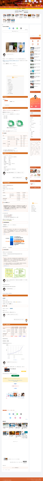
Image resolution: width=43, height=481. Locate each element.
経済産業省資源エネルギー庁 (6, 210)
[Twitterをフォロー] (10, 418)
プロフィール (35, 120)
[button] (21, 28)
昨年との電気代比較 (10, 93)
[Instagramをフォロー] (15, 418)
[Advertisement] (15, 37)
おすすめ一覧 (36, 127)
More (38, 97)
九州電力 (16, 148)
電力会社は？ (9, 79)
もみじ (35, 94)
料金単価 (10, 82)
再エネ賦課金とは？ (11, 86)
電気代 (13, 410)
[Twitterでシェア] (9, 28)
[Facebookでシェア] (13, 28)
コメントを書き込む (15, 467)
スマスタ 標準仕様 (36, 123)
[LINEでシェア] (17, 28)
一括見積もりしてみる (15, 375)
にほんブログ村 (15, 381)
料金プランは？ (33, 206)
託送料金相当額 (10, 89)
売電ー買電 (10, 92)
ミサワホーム (8, 410)
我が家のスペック (10, 83)
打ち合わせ (36, 124)
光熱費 (4, 410)
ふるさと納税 (36, 131)
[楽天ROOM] (20, 418)
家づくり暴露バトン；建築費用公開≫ (22, 8)
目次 (14, 77)
